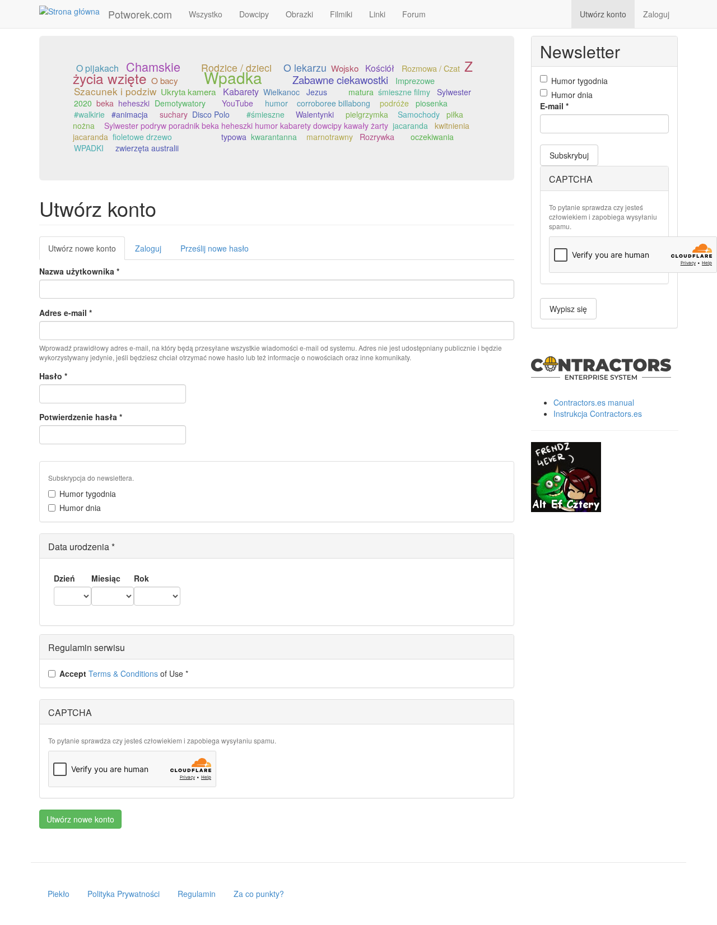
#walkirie (89, 114)
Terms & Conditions (123, 673)
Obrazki (299, 14)
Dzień (64, 578)
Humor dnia (80, 507)
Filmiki (341, 14)
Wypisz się (568, 308)
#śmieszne (265, 114)
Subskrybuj (569, 155)
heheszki (134, 103)
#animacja (129, 114)
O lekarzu (305, 68)
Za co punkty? (259, 893)
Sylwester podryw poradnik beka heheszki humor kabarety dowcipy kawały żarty (246, 125)
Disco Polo (211, 114)
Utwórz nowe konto (86, 251)
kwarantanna (274, 136)
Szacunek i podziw (115, 91)
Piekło (58, 893)
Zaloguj (656, 14)
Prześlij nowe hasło (214, 248)
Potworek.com (140, 14)
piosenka (432, 103)
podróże (394, 103)
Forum (414, 14)
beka (105, 103)
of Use (123, 673)
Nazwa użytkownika (79, 271)
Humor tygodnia (87, 493)
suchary (174, 114)
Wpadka (233, 77)
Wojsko (344, 68)
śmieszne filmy (404, 91)
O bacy (164, 80)
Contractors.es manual (593, 402)
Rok (141, 578)
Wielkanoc (281, 91)
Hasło (53, 376)
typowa (233, 136)
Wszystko (205, 14)
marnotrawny (329, 136)
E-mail (554, 105)
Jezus (316, 91)
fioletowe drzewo (142, 136)
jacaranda (410, 125)
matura (361, 91)
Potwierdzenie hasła (80, 416)
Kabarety (241, 91)
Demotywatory (180, 103)
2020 (83, 103)
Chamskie (153, 66)
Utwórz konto (603, 14)
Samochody (419, 114)
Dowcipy (254, 14)
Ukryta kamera (188, 91)
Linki (377, 14)
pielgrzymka (367, 114)
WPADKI (89, 148)
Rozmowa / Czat (431, 68)
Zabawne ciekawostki (340, 79)
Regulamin (197, 893)
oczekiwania (432, 136)
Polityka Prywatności (123, 893)
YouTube (237, 103)
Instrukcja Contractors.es (597, 413)
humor (276, 103)
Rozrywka (377, 136)
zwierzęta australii (147, 148)
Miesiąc (105, 578)
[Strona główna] (73, 10)
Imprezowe (415, 80)
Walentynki (315, 114)
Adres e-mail (65, 312)
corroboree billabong (333, 103)
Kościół (379, 68)
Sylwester (454, 91)
